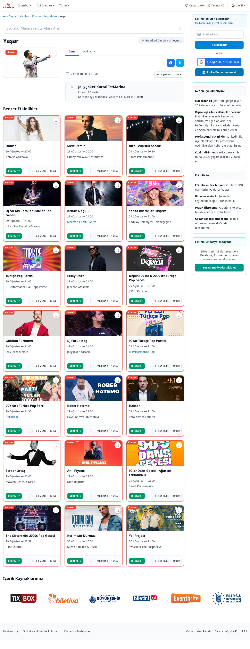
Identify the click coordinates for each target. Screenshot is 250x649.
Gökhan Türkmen (19, 341)
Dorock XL (12, 417)
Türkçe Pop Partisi (20, 276)
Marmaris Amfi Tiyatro (81, 222)
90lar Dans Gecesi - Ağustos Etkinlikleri (150, 473)
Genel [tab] (72, 51)
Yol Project (137, 536)
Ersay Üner (75, 276)
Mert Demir (76, 146)
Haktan (135, 406)
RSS (244, 631)
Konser (36, 16)
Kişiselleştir (219, 45)
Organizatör (197, 5)
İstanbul (24, 5)
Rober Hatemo (78, 406)
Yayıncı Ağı (218, 5)
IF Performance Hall (142, 352)
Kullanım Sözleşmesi (77, 631)
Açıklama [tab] (89, 51)
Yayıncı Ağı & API (226, 631)
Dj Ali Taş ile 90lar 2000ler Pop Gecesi (28, 213)
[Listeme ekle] (54, 53)
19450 (178, 74)
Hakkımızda (10, 631)
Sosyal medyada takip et (219, 267)
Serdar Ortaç (15, 471)
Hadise (11, 146)
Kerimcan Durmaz (81, 536)
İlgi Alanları (45, 5)
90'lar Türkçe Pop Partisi (147, 341)
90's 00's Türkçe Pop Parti (25, 406)
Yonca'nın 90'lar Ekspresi (148, 211)
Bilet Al (12, 171)
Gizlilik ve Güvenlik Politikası (41, 631)
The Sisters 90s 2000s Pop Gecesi (30, 536)
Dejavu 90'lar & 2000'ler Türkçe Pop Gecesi (152, 278)
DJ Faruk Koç (77, 341)
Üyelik (240, 5)
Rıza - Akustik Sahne (145, 146)
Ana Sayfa (9, 16)
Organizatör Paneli (198, 631)
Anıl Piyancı (76, 471)
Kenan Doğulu (78, 211)
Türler (64, 5)
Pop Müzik (50, 16)
